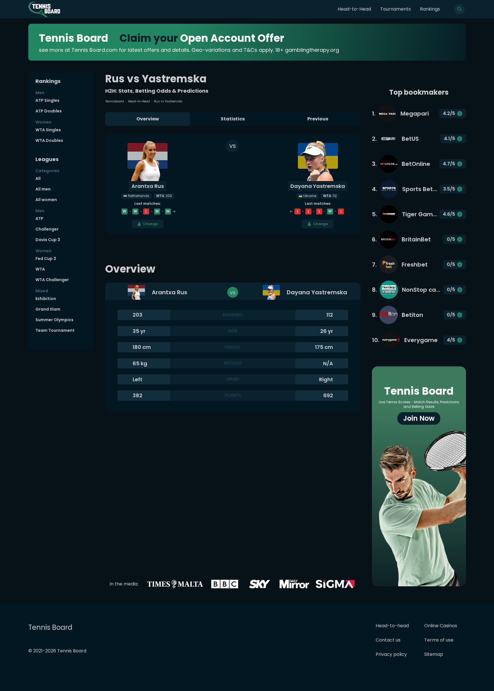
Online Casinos (440, 625)
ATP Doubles (48, 111)
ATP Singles (47, 100)
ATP (39, 218)
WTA (40, 269)
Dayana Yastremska (317, 186)
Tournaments (395, 9)
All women (46, 199)
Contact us (388, 640)
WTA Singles (48, 130)
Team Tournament (55, 330)
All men (43, 189)
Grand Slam (47, 309)
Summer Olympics (54, 320)
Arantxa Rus (148, 186)
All (38, 178)
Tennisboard (114, 101)
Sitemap (433, 654)
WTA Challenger (52, 280)
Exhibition (45, 298)
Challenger (47, 229)
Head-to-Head (354, 9)
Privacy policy (391, 654)
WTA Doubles (49, 140)
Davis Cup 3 (47, 240)
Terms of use (438, 640)
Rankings (430, 9)
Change (150, 223)
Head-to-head (392, 625)
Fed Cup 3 (45, 258)
